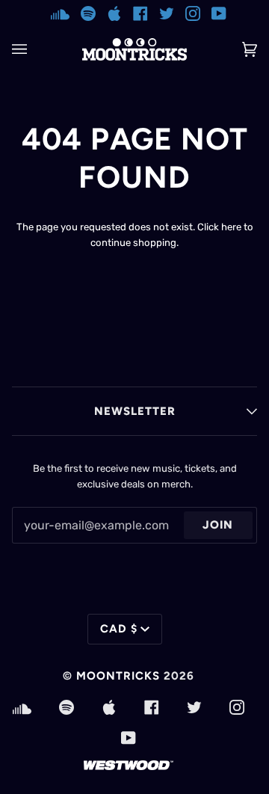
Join (217, 525)
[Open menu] (34, 49)
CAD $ (118, 628)
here (231, 227)
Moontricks (118, 676)
